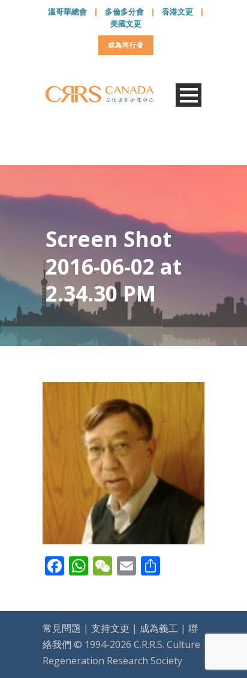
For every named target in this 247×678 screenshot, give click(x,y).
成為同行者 (126, 44)
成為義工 (159, 628)
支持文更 (110, 628)
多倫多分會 (124, 11)
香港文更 (177, 11)
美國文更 (125, 23)
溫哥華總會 (67, 11)
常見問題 (62, 628)
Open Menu (188, 95)
